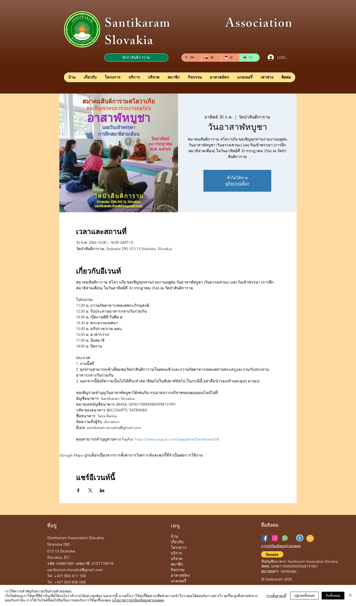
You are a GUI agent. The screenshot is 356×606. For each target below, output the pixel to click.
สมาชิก (177, 564)
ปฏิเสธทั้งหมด (304, 595)
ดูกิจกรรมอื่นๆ (237, 183)
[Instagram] (274, 538)
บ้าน (174, 536)
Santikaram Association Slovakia (199, 33)
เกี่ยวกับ (177, 542)
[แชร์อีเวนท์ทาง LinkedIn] (102, 490)
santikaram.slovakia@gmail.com (75, 569)
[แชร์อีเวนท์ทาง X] (90, 490)
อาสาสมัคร (180, 575)
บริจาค (176, 558)
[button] (272, 554)
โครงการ (178, 547)
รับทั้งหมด (333, 595)
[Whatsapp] (285, 538)
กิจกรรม (178, 569)
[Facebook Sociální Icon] (264, 538)
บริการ (176, 553)
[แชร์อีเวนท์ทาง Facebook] (78, 490)
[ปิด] (350, 595)
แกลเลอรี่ (178, 581)
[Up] (310, 538)
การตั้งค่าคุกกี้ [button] (276, 595)
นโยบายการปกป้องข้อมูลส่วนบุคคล (138, 600)
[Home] (299, 538)
